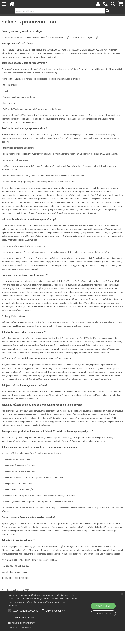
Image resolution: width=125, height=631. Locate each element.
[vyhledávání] (113, 5)
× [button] (122, 594)
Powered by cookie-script (19, 628)
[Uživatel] (98, 5)
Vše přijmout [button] (103, 606)
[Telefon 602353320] (105, 5)
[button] (43, 622)
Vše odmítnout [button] (103, 613)
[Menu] (4, 4)
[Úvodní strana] (12, 5)
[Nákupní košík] (121, 5)
